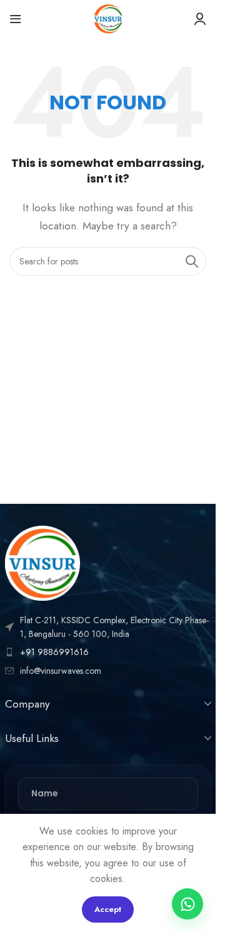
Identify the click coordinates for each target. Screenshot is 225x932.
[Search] (192, 261)
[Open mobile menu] (15, 18)
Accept (107, 909)
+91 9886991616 (54, 652)
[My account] (200, 18)
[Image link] (42, 561)
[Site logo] (108, 18)
